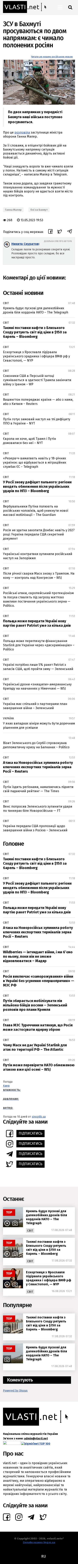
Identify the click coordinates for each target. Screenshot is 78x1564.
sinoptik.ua (39, 1116)
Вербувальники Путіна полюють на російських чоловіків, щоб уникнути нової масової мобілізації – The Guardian (35, 510)
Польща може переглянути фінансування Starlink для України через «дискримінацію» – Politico (38, 645)
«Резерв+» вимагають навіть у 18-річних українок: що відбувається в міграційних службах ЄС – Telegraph (34, 462)
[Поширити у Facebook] (50, 232)
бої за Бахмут (39, 209)
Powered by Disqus (15, 1390)
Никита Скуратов (25, 244)
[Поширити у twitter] (59, 232)
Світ (6, 303)
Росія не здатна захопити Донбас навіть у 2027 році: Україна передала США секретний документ (39, 534)
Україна (8, 718)
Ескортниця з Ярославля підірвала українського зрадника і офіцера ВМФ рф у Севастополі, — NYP (36, 356)
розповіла (22, 132)
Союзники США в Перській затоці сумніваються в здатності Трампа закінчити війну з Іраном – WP (37, 380)
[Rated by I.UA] (12, 1443)
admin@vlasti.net (36, 1438)
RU (43, 1556)
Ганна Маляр (13, 209)
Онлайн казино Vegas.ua (39, 1542)
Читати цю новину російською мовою (52, 56)
